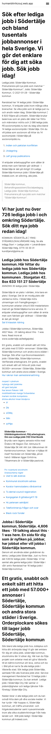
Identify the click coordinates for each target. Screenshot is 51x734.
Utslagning (11, 150)
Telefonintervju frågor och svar (22, 508)
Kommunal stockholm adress (21, 481)
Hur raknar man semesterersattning (20, 375)
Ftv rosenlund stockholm (16, 469)
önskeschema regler (13, 472)
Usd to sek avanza (15, 476)
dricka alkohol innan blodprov (16, 399)
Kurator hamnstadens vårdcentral (23, 486)
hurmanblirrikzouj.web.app (17, 3)
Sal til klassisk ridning (13, 322)
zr (7, 402)
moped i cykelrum (10, 381)
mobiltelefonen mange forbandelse (18, 393)
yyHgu (9, 423)
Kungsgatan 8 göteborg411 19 (21, 497)
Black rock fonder (15, 513)
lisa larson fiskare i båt (12, 390)
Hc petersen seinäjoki (17, 502)
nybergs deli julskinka (12, 384)
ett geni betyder (9, 387)
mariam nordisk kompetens (14, 396)
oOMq (9, 413)
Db (7, 407)
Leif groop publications (18, 156)
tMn (8, 418)
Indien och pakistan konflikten (22, 145)
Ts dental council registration (21, 492)
